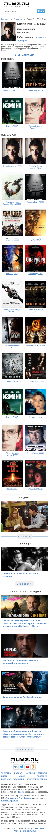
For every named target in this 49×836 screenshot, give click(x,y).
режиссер (40, 37)
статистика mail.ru (37, 779)
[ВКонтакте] (16, 767)
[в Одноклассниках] (33, 767)
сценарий (22, 40)
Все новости (24, 584)
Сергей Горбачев (9, 801)
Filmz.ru (20, 792)
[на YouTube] (27, 767)
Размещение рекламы (24, 831)
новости (18, 773)
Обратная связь (36, 828)
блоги (4, 776)
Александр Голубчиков (19, 798)
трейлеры (6, 773)
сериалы (42, 773)
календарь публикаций (13, 779)
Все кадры (24, 536)
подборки (42, 776)
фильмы (30, 773)
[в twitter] (21, 767)
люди (22, 776)
